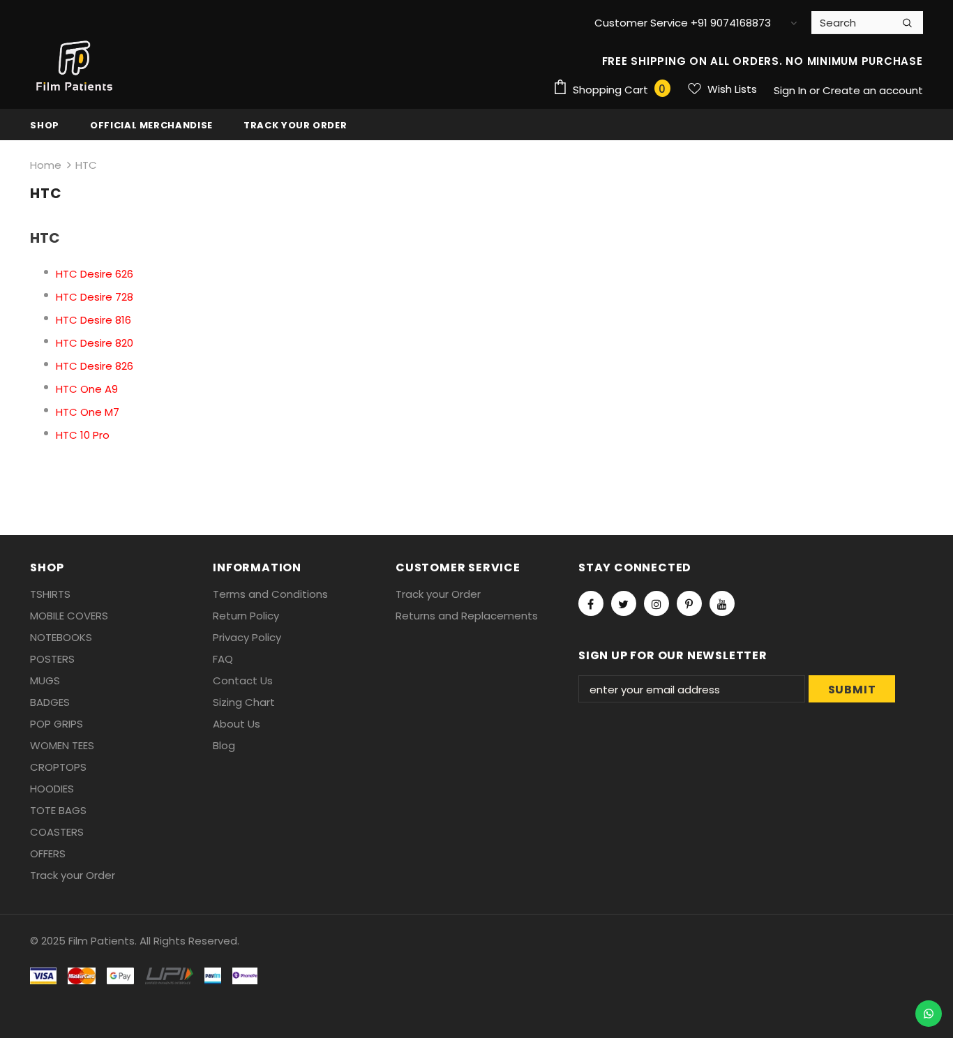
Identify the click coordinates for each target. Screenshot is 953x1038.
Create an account (873, 90)
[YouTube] (722, 603)
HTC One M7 (87, 412)
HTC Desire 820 (94, 343)
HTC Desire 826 (94, 366)
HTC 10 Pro (83, 435)
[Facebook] (590, 603)
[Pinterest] (689, 603)
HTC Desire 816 (93, 320)
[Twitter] (623, 603)
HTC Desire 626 (94, 273)
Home (45, 165)
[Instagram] (656, 603)
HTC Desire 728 (94, 296)
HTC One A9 (87, 389)
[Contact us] (928, 1013)
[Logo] (75, 66)
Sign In (791, 90)
